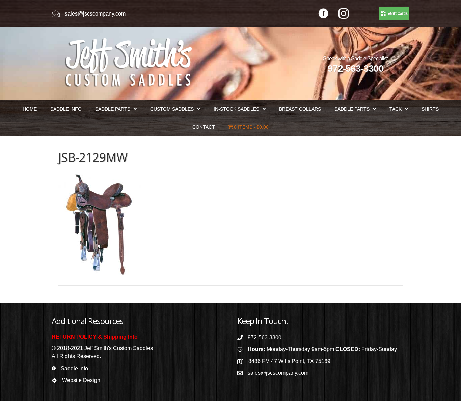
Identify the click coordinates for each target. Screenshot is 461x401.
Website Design (81, 380)
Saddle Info (74, 368)
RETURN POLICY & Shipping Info (95, 337)
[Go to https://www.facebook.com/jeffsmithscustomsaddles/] (323, 14)
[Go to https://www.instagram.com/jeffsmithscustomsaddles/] (343, 14)
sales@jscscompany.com (95, 14)
